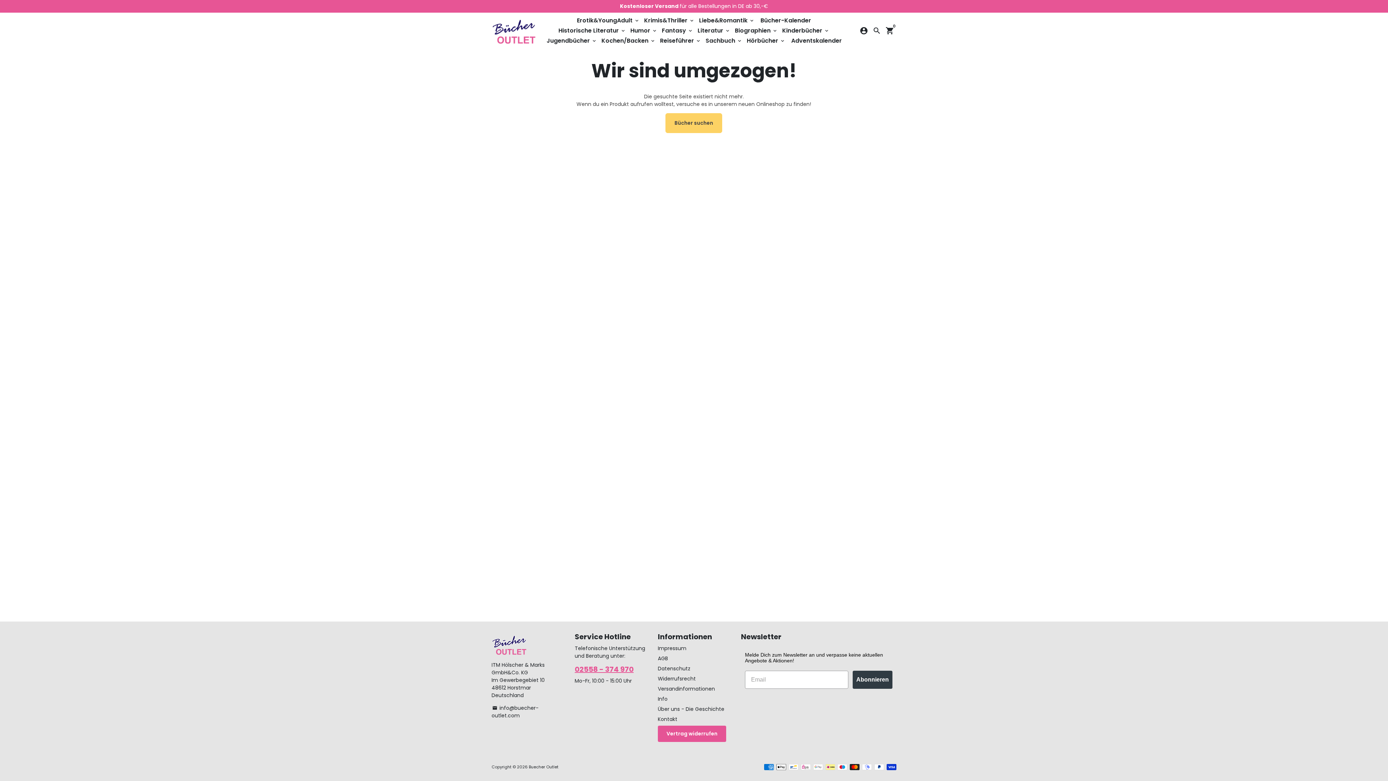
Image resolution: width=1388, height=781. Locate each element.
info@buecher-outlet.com (515, 711)
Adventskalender (816, 41)
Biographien (756, 30)
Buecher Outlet (543, 767)
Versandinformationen (686, 688)
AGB (663, 658)
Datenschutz (674, 668)
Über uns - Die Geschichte (691, 709)
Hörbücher (766, 41)
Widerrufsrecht (677, 678)
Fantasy (677, 30)
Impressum (672, 648)
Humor (643, 30)
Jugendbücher (572, 41)
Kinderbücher (806, 30)
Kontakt (667, 719)
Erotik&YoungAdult (608, 20)
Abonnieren (872, 680)
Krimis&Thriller (669, 20)
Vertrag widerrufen (692, 733)
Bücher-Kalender (786, 20)
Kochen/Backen (628, 41)
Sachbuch (724, 41)
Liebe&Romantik (727, 20)
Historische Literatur (592, 30)
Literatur (714, 30)
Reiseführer (680, 41)
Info (663, 699)
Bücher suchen (693, 123)
